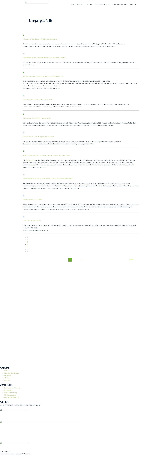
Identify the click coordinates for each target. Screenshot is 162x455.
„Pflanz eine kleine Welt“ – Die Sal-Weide (37, 118)
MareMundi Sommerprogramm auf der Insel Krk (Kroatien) (43, 76)
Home (72, 4)
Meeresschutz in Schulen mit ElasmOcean (37, 99)
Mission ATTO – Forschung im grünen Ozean (38, 137)
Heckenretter (30, 160)
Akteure (89, 4)
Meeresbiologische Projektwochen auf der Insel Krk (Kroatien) (44, 58)
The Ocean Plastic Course (32, 220)
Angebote (80, 4)
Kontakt (133, 4)
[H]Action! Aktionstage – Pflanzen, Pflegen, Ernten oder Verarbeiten (46, 155)
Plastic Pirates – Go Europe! (32, 199)
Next (132, 260)
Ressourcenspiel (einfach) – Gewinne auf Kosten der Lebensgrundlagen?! (48, 178)
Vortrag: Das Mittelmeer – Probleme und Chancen (40, 39)
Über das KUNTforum (102, 4)
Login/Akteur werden (120, 4)
